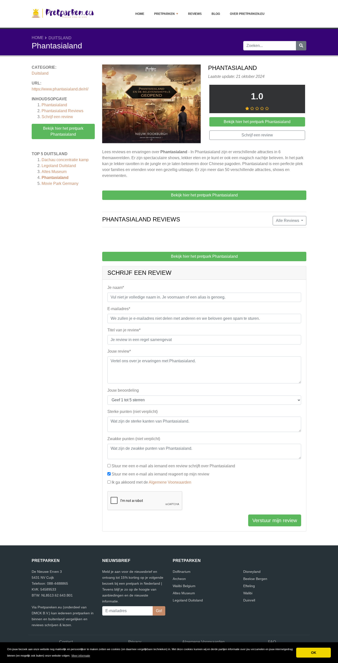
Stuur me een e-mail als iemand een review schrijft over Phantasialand (173, 466)
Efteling (249, 586)
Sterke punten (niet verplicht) (132, 411)
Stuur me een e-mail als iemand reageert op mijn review (160, 474)
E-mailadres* (118, 309)
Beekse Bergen (255, 579)
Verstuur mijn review (274, 520)
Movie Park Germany (60, 183)
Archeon (179, 579)
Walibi (247, 593)
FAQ (272, 642)
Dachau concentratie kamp (65, 160)
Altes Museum (54, 172)
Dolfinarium (182, 572)
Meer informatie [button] (81, 655)
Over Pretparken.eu (247, 14)
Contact (66, 642)
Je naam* (115, 287)
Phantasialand (54, 105)
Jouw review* (119, 351)
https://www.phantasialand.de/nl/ (60, 89)
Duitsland (60, 38)
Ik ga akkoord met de (151, 482)
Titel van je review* (124, 330)
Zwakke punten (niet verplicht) (133, 439)
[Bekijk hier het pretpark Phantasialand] (151, 105)
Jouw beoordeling (123, 390)
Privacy (134, 642)
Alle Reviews (288, 220)
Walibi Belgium (184, 586)
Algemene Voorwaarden (170, 482)
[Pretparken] (63, 14)
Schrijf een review (57, 117)
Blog (216, 14)
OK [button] (313, 653)
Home (139, 14)
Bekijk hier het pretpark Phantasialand (63, 131)
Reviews (195, 14)
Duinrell (249, 600)
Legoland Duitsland (59, 166)
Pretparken (164, 14)
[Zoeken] (301, 45)
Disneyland (252, 572)
